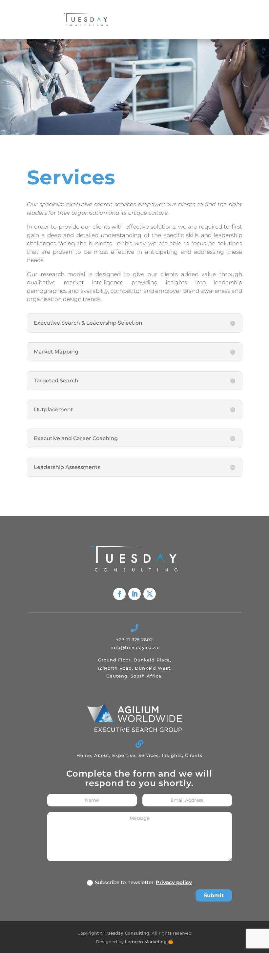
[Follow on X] (149, 594)
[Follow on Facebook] (119, 594)
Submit (214, 895)
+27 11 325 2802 (134, 639)
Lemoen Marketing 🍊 (149, 941)
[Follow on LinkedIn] (134, 594)
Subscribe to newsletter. (143, 882)
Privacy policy (174, 882)
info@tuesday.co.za (134, 647)
